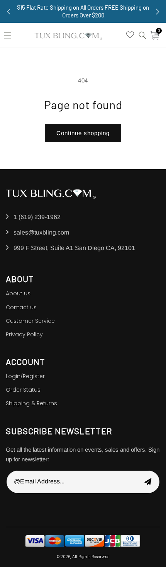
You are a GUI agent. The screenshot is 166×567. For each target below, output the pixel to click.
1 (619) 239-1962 (37, 217)
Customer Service (30, 321)
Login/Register (25, 376)
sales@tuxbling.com (41, 232)
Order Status (23, 390)
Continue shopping (83, 133)
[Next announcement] (157, 11)
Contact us (21, 307)
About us (18, 293)
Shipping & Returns (31, 403)
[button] (9, 35)
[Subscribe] (147, 482)
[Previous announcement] (8, 11)
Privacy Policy (24, 334)
